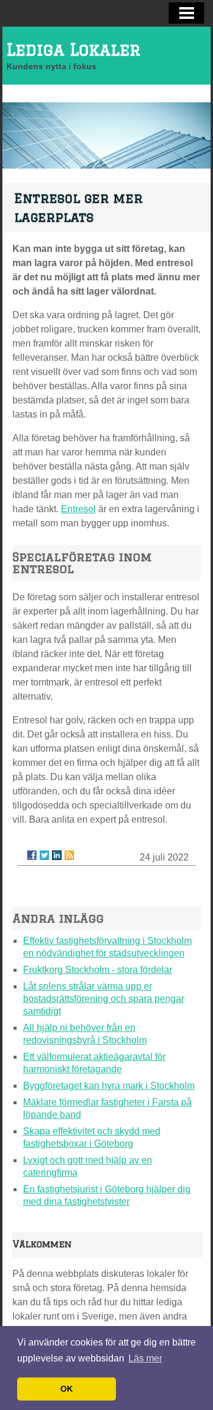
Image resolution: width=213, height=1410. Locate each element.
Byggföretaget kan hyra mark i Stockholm (109, 1086)
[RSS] (69, 855)
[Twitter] (44, 855)
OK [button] (66, 1388)
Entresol (78, 509)
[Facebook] (32, 855)
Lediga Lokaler (74, 49)
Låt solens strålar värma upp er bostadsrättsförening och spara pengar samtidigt (103, 998)
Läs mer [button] (145, 1358)
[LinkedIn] (57, 855)
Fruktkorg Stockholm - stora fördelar (97, 970)
